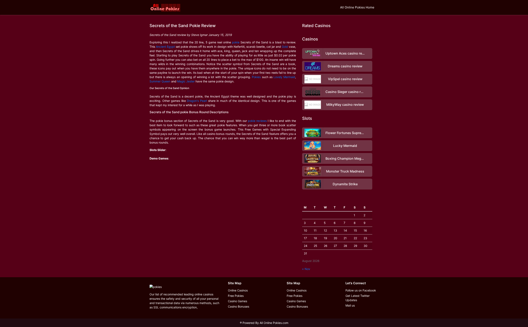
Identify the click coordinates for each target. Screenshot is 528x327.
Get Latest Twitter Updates (357, 298)
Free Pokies (236, 295)
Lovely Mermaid (284, 77)
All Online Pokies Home (357, 7)
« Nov (306, 269)
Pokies (256, 77)
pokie (235, 42)
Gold (285, 46)
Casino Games (237, 301)
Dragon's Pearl (197, 100)
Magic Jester (186, 81)
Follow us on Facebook (360, 290)
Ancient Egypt (165, 46)
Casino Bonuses (238, 306)
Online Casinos (238, 290)
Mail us (350, 305)
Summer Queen (160, 81)
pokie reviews (257, 120)
